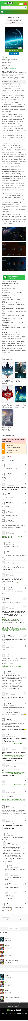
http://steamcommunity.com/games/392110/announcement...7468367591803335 (14, 773)
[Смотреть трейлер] (14, 234)
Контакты (9, 1003)
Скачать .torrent (14, 50)
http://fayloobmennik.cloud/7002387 (11, 583)
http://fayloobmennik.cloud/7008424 (11, 619)
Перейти (8, 441)
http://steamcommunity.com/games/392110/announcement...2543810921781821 (14, 629)
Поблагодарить (14, 53)
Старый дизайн (14, 928)
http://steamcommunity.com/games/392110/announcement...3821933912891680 (14, 756)
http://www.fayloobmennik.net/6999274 (12, 536)
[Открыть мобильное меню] (25, 3)
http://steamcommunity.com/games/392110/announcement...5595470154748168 (14, 665)
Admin (7, 456)
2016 (8, 56)
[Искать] (25, 7)
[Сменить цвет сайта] (21, 4)
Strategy (7, 57)
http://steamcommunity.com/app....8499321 (13, 743)
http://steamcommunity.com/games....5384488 (14, 800)
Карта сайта (17, 1003)
